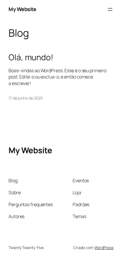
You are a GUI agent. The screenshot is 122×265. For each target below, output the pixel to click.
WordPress (103, 247)
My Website (22, 9)
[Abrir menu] (110, 9)
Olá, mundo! (31, 57)
